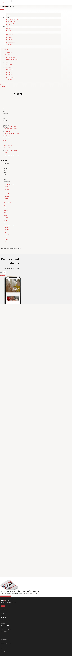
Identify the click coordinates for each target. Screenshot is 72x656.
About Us (6, 26)
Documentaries (9, 34)
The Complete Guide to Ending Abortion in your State (6, 643)
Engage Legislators (10, 21)
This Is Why (8, 131)
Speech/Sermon (6, 125)
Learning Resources (4, 639)
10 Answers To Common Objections (6, 641)
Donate (2, 634)
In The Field (9, 37)
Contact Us (3, 623)
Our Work (6, 11)
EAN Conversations (10, 126)
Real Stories (9, 39)
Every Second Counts (11, 128)
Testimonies (9, 15)
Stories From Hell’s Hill (12, 133)
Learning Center (7, 32)
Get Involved (6, 17)
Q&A (6, 130)
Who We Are (9, 28)
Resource (5, 123)
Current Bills (9, 14)
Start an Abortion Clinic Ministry (13, 19)
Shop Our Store (9, 24)
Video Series (9, 44)
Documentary (5, 108)
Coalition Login (5, 3)
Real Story (5, 120)
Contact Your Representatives (12, 23)
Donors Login (5, 2)
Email (1, 272)
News (4, 118)
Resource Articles (10, 41)
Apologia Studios (13, 602)
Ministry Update (6, 116)
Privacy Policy (3, 609)
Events (5, 46)
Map (1, 84)
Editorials (8, 36)
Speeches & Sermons (11, 42)
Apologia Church (3, 648)
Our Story (8, 30)
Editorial (4, 111)
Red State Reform (4, 651)
